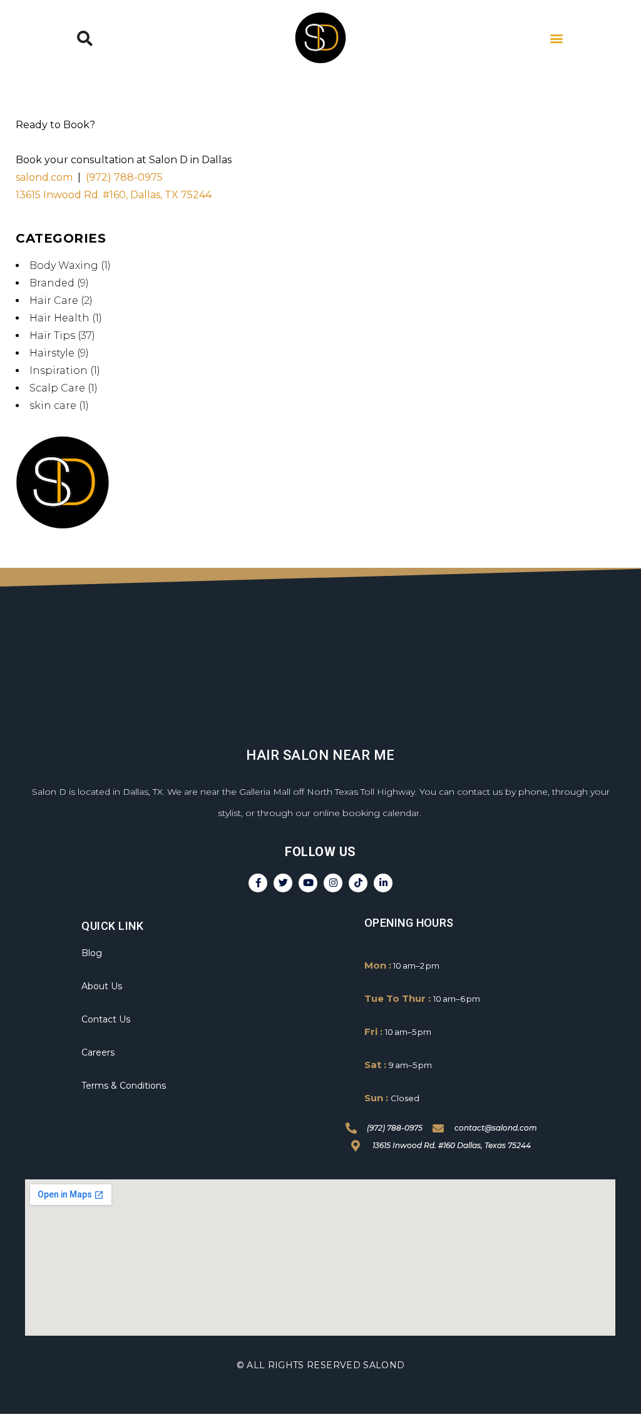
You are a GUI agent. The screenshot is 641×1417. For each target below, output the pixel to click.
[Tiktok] (358, 883)
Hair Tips (52, 335)
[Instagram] (333, 883)
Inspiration (58, 370)
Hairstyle (51, 353)
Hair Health (59, 318)
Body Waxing (63, 265)
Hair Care (53, 300)
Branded (51, 283)
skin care (52, 405)
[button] (85, 38)
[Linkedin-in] (383, 883)
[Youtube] (308, 883)
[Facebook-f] (258, 883)
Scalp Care (57, 388)
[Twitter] (283, 883)
